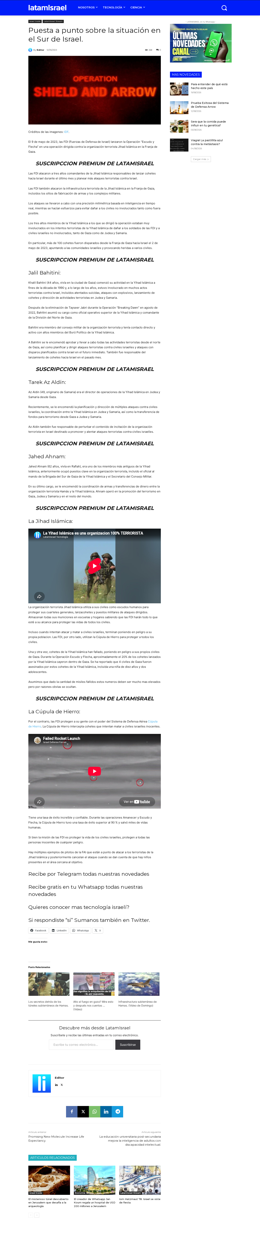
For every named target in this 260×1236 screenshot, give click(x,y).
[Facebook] (71, 1111)
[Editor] (30, 50)
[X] (61, 1084)
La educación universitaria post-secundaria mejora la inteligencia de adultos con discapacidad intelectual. (130, 1140)
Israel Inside (35, 21)
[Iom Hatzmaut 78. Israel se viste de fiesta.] (140, 1180)
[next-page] (36, 1215)
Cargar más (199, 159)
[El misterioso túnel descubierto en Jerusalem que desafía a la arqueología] (49, 1180)
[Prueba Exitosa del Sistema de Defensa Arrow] (179, 107)
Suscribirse (128, 1045)
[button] (224, 7)
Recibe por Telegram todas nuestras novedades (88, 874)
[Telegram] (117, 1111)
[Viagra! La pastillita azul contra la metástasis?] (179, 145)
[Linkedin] (56, 1084)
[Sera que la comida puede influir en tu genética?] (179, 126)
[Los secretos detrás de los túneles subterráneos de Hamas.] (48, 984)
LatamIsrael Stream (53, 21)
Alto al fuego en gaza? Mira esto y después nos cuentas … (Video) (93, 1005)
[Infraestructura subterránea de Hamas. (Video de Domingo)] (139, 984)
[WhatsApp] (94, 1111)
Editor (40, 50)
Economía (80, 1193)
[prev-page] (30, 1215)
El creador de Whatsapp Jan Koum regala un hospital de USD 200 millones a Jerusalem (94, 1202)
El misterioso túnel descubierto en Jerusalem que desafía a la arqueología (48, 1202)
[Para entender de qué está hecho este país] (179, 89)
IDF (66, 132)
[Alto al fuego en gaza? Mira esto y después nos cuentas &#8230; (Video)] (93, 984)
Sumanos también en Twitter (111, 920)
